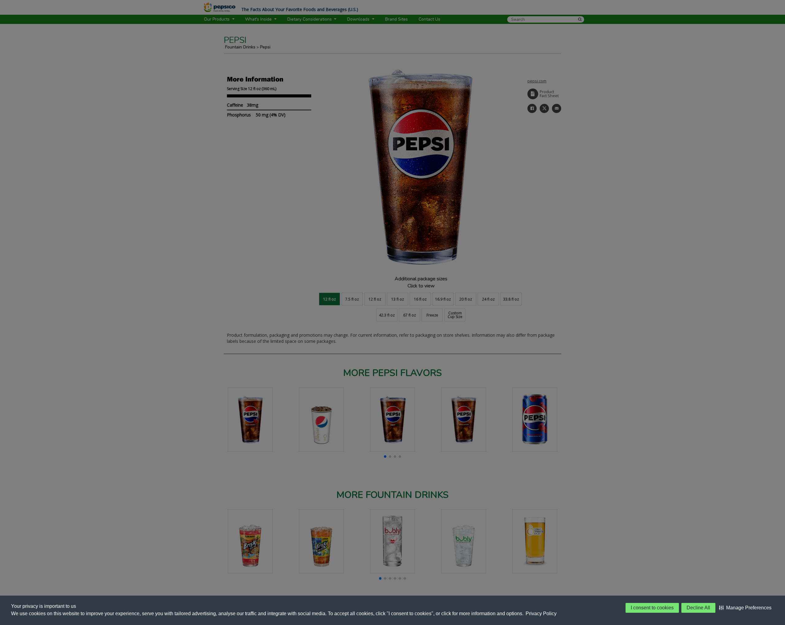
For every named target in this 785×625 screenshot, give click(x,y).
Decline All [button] (698, 607)
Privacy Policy (541, 613)
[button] (745, 608)
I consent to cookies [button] (652, 607)
